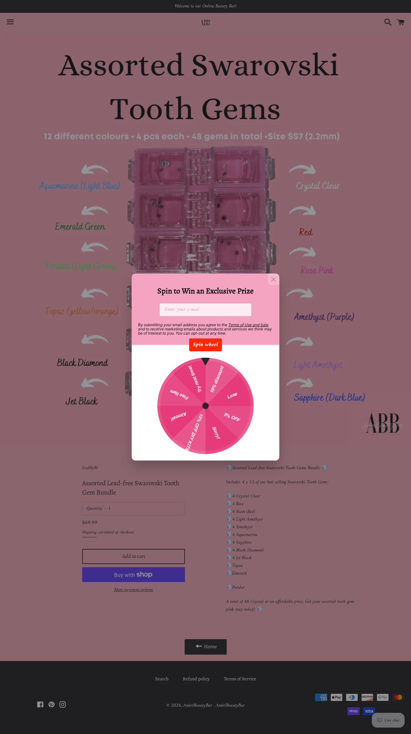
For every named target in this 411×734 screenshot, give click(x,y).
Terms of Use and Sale (248, 324)
